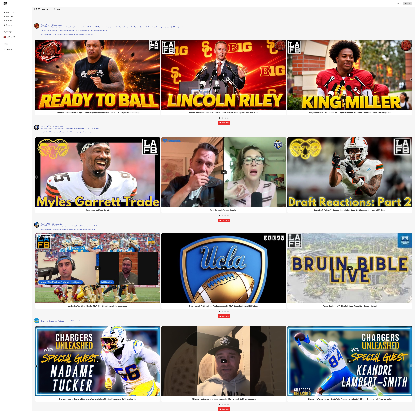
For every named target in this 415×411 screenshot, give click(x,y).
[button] (36, 79)
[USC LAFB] (4, 37)
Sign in (399, 3)
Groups (9, 21)
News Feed (10, 12)
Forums (9, 25)
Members (9, 16)
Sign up (407, 3)
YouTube (9, 49)
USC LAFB (11, 37)
